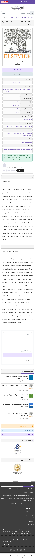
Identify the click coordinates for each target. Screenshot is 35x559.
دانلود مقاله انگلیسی (17, 70)
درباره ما (31, 521)
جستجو (3, 13)
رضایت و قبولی (29, 515)
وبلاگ (31, 518)
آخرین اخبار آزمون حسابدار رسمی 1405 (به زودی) (21, 504)
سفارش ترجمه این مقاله (17, 74)
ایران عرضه (30, 17)
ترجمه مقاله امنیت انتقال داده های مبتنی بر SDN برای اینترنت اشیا (16, 377)
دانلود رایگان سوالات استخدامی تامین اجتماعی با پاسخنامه (19, 489)
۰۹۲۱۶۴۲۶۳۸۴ (7, 544)
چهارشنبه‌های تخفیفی (28, 512)
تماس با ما (30, 524)
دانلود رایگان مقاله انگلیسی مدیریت (18, 17)
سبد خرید (3, 2)
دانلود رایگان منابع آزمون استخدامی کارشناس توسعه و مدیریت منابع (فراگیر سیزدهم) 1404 (17, 499)
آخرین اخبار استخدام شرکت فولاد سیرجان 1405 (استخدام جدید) (18, 495)
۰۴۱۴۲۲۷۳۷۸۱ (7, 542)
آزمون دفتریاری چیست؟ (27, 492)
